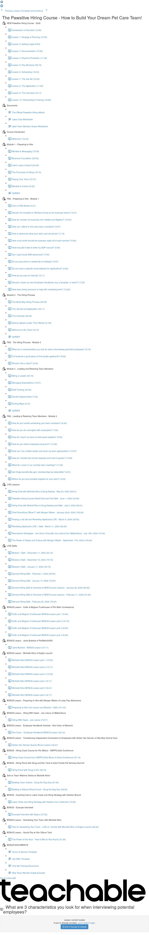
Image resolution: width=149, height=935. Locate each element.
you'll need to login (86, 922)
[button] (1, 2)
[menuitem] (1, 6)
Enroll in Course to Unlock (74, 926)
